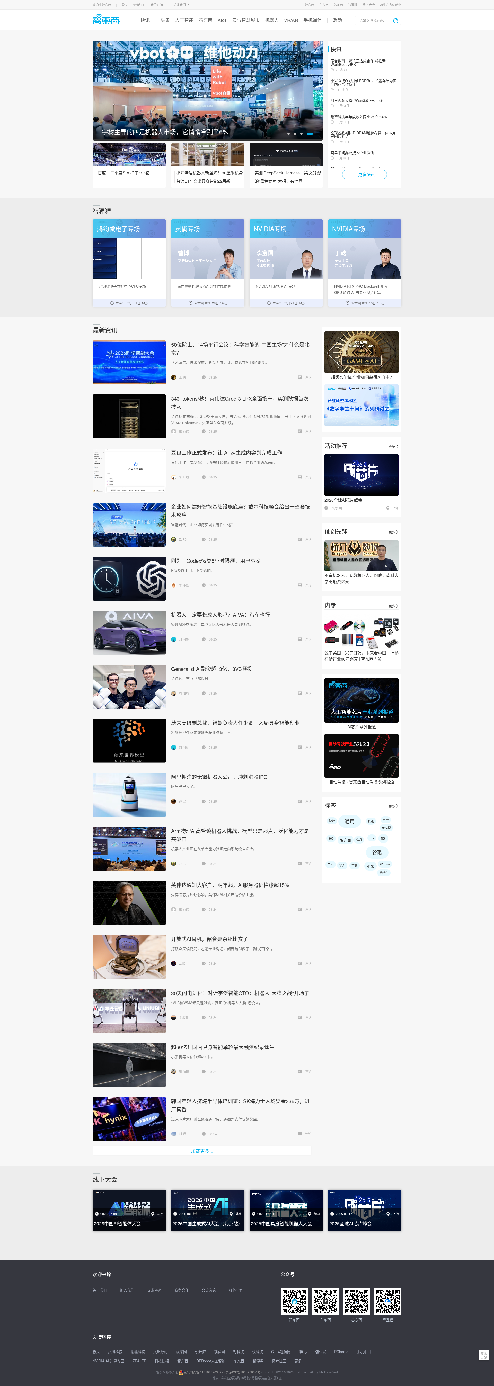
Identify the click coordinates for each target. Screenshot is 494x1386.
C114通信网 (281, 1351)
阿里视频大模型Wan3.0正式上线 (357, 100)
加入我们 (127, 1290)
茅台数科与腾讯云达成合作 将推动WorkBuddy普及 (358, 62)
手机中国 (364, 1351)
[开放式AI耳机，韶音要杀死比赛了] (129, 957)
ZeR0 (183, 539)
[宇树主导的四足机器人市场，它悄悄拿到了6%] (208, 91)
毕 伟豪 (184, 585)
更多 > (299, 1360)
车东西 (324, 5)
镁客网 (219, 1351)
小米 (370, 866)
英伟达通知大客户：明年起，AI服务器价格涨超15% (230, 885)
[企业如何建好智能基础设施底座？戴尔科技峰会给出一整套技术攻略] (129, 525)
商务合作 (181, 1290)
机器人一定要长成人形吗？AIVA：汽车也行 (220, 614)
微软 (332, 821)
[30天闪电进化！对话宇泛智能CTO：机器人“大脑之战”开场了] (129, 1011)
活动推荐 (336, 445)
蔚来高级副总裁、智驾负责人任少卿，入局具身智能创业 (235, 722)
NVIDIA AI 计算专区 (108, 1360)
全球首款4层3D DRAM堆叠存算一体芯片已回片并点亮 (363, 134)
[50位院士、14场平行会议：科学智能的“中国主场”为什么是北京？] (129, 362)
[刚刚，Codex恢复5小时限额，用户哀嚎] (129, 579)
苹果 (354, 865)
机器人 (272, 19)
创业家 (320, 1351)
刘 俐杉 (184, 639)
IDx (371, 838)
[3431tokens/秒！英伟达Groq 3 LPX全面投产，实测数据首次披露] (129, 416)
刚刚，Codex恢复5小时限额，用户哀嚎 (216, 560)
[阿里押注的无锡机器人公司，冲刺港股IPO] (129, 795)
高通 (359, 840)
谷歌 (377, 852)
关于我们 (100, 1290)
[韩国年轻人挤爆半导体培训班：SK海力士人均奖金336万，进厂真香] (129, 1119)
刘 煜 (182, 1133)
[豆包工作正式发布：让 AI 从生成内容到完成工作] (129, 471)
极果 (96, 1351)
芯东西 (338, 5)
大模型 (386, 828)
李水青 (183, 1017)
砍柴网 (181, 1351)
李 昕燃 (184, 477)
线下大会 (369, 5)
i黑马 (303, 1351)
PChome (341, 1351)
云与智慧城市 (246, 19)
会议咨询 (209, 1290)
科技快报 (162, 1360)
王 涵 (182, 377)
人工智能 (184, 19)
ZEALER (139, 1360)
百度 (386, 820)
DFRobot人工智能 (210, 1360)
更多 (392, 446)
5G (383, 838)
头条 (165, 19)
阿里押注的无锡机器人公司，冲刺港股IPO (219, 776)
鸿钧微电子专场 (118, 228)
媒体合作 (236, 1290)
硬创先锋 (336, 531)
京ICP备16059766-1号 (245, 1372)
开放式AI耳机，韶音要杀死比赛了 (209, 939)
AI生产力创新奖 (390, 5)
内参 (330, 605)
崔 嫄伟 (184, 431)
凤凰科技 (115, 1351)
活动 (337, 19)
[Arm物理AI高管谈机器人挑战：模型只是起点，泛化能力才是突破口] (129, 849)
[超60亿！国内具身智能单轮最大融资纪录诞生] (129, 1065)
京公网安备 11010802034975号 (206, 1372)
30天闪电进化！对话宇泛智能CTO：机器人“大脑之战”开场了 (240, 993)
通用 (350, 821)
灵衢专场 (187, 228)
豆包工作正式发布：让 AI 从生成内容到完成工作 (226, 452)
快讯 (145, 19)
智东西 (309, 5)
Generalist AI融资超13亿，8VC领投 (211, 668)
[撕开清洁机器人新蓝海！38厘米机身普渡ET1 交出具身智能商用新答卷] (207, 158)
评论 (308, 377)
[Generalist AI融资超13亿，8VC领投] (129, 687)
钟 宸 (182, 801)
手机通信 (312, 19)
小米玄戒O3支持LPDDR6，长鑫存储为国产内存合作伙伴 (363, 82)
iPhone (385, 864)
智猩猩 (352, 5)
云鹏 (182, 963)
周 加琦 (184, 693)
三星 (331, 864)
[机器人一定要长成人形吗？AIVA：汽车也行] (129, 633)
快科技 (257, 1351)
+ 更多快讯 (365, 174)
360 (331, 838)
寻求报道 (154, 1290)
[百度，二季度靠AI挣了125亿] (129, 158)
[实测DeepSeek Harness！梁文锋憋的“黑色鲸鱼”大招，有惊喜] (286, 158)
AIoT (222, 19)
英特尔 (384, 873)
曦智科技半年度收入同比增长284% (359, 116)
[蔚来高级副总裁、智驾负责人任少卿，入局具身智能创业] (129, 741)
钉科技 (238, 1351)
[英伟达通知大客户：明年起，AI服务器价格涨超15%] (129, 903)
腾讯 (371, 821)
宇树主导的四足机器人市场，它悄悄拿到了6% (165, 131)
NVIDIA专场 (270, 228)
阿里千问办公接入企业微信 (352, 152)
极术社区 (279, 1360)
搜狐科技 (138, 1351)
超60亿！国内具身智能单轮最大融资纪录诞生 (223, 1047)
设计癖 (200, 1351)
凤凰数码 (160, 1351)
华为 (342, 865)
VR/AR (291, 19)
